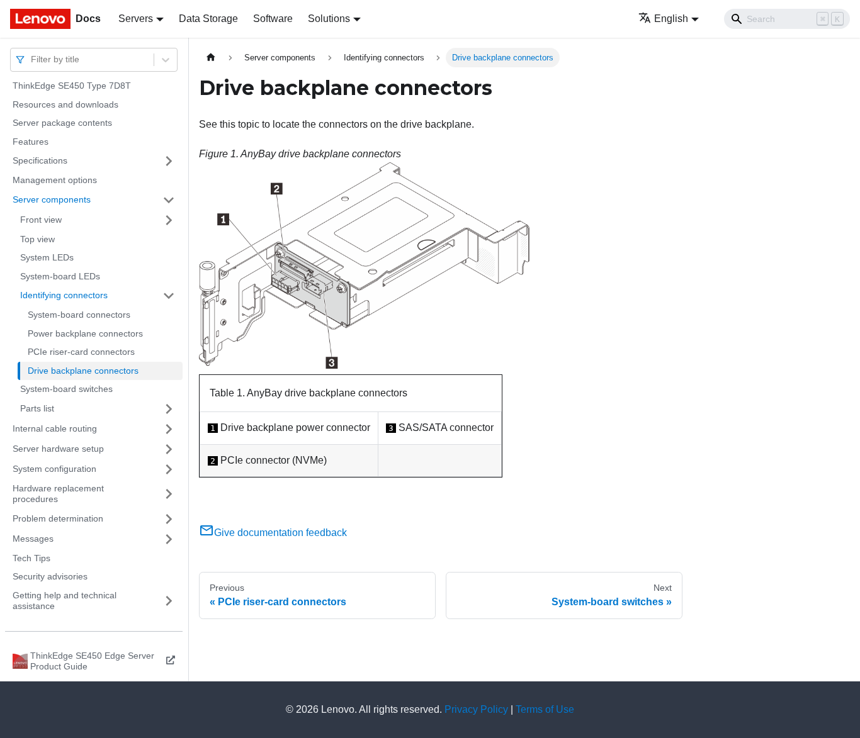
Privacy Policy (476, 709)
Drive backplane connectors (83, 371)
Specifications (40, 160)
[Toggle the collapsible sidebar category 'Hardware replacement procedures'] (169, 494)
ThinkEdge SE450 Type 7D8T (72, 86)
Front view (41, 220)
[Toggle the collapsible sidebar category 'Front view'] (169, 220)
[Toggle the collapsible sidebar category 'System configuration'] (169, 469)
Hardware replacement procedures (58, 494)
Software (273, 18)
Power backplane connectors (85, 333)
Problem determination (58, 518)
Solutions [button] (329, 18)
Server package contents (62, 123)
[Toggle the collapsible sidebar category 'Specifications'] (169, 161)
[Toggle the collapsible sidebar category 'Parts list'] (169, 409)
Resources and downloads (65, 104)
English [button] (671, 18)
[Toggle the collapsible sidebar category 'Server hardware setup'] (169, 449)
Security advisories (50, 576)
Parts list (37, 408)
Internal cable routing (55, 428)
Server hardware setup (58, 449)
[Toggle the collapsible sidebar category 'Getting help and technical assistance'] (169, 601)
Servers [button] (135, 18)
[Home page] (211, 57)
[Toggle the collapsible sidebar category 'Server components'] (169, 200)
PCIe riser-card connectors (81, 352)
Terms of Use (545, 709)
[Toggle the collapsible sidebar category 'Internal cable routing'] (169, 429)
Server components (52, 199)
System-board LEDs (60, 276)
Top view (37, 239)
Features (30, 142)
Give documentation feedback (280, 532)
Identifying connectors (64, 295)
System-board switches (66, 389)
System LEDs (47, 257)
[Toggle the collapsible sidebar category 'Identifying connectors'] (169, 296)
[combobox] (32, 59)
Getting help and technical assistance (64, 601)
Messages (33, 539)
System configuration (54, 469)
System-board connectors (79, 315)
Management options (55, 180)
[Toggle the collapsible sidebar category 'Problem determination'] (169, 519)
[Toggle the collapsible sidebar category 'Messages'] (169, 539)
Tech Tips (31, 558)
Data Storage (208, 18)
